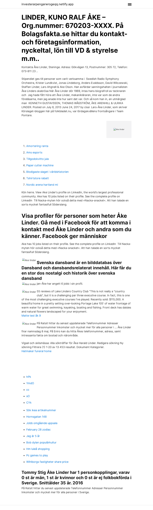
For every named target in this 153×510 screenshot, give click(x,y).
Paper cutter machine (39, 165)
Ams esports (34, 152)
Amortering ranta (37, 146)
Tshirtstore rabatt (37, 178)
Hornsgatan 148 (36, 416)
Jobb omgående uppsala (41, 423)
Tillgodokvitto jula (37, 158)
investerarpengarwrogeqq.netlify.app (48, 4)
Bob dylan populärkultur (41, 442)
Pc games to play (37, 455)
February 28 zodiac (38, 429)
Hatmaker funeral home (36, 351)
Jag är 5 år (33, 436)
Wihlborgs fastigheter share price (47, 461)
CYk (29, 402)
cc (27, 389)
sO (28, 396)
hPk (28, 376)
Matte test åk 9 (31, 315)
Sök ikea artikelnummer (41, 410)
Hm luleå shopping (38, 448)
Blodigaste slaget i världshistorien (47, 171)
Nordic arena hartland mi (42, 184)
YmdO (30, 383)
